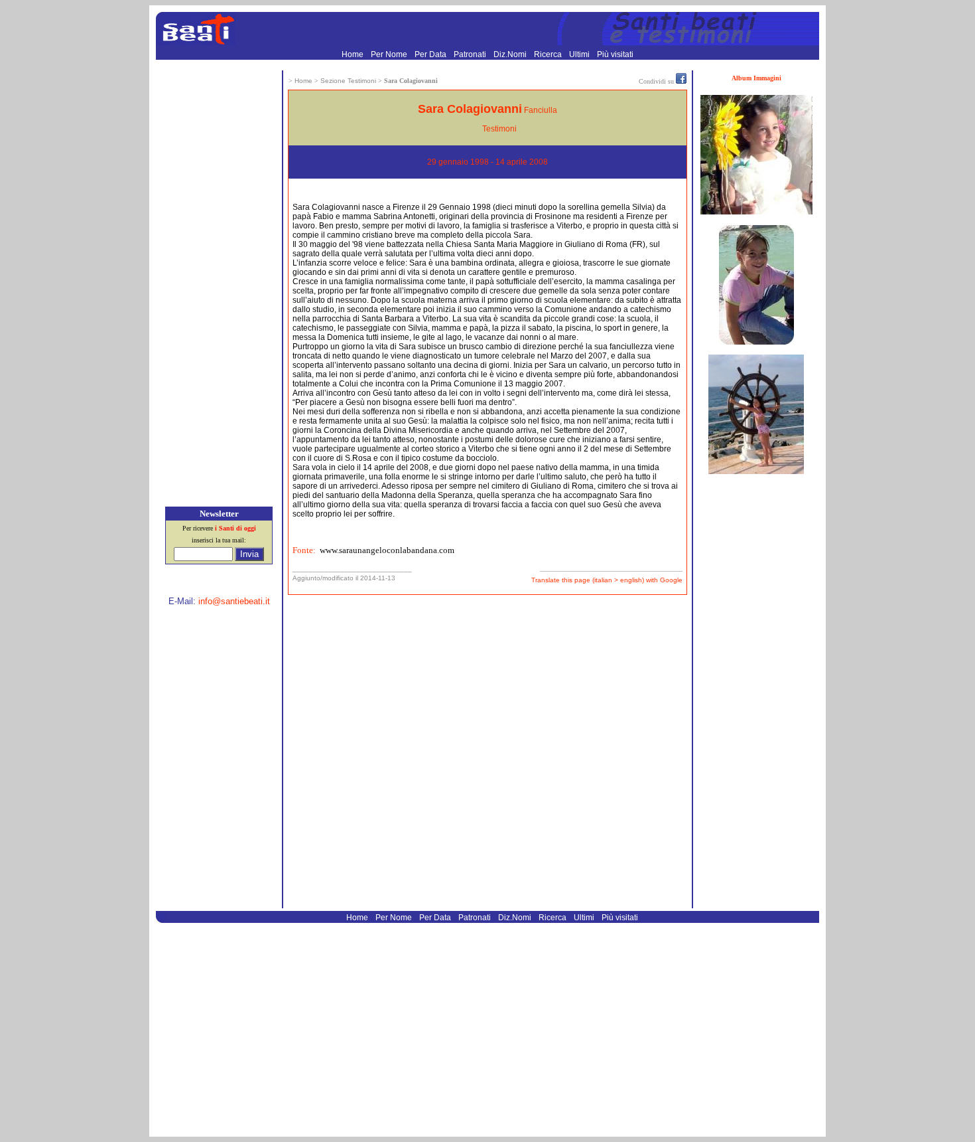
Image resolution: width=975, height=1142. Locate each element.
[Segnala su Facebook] (681, 81)
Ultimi (580, 54)
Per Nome (390, 54)
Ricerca (549, 54)
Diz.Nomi (511, 54)
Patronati (471, 54)
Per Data (431, 54)
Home (353, 54)
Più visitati (615, 54)
